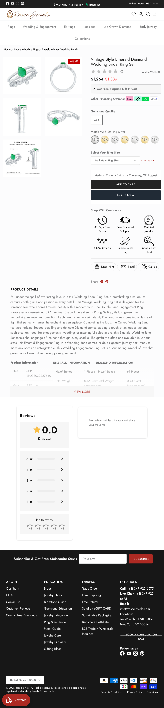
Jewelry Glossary (55, 642)
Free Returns (90, 602)
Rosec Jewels (22, 688)
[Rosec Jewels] (28, 14)
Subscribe (141, 559)
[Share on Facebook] (101, 281)
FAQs (9, 595)
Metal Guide (52, 628)
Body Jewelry (148, 26)
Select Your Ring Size (105, 153)
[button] (133, 14)
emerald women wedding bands (59, 49)
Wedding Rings (30, 49)
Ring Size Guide (55, 622)
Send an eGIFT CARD (96, 608)
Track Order (90, 588)
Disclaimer (152, 692)
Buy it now (125, 195)
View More (82, 392)
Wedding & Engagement (39, 26)
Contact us (13, 602)
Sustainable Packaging (97, 615)
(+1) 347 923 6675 (141, 588)
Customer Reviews (18, 608)
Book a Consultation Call (141, 637)
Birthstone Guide (55, 602)
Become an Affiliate (95, 622)
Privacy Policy (134, 692)
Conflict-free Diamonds (21, 615)
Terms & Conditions (111, 692)
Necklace (89, 26)
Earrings (69, 26)
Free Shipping (91, 595)
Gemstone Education (58, 608)
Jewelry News (53, 595)
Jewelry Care (52, 635)
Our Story (12, 588)
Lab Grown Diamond (117, 26)
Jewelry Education (56, 615)
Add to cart (125, 184)
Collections (82, 38)
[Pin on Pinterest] (106, 281)
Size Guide (148, 160)
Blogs (47, 588)
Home (7, 49)
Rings (11, 26)
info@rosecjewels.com (135, 609)
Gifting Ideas (52, 649)
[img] (104, 71)
